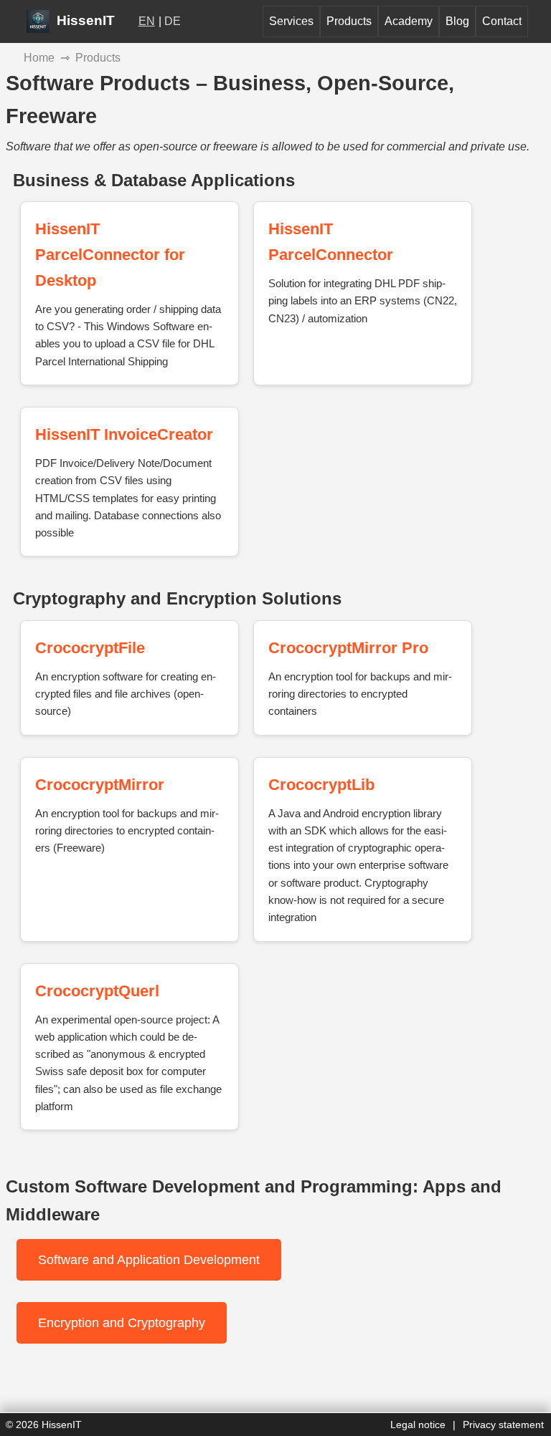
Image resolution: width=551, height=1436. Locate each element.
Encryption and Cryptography (121, 1323)
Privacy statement (503, 1424)
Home (39, 58)
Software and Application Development (149, 1260)
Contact (502, 21)
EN (146, 21)
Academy (409, 21)
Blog (457, 21)
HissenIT (84, 20)
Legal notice (418, 1424)
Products (349, 21)
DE (172, 21)
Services (291, 21)
